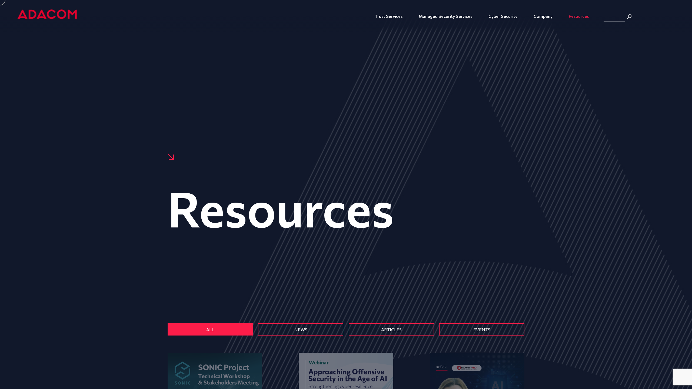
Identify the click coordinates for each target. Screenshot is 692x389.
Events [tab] (481, 329)
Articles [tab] (391, 329)
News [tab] (300, 329)
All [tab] (210, 329)
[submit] (629, 16)
